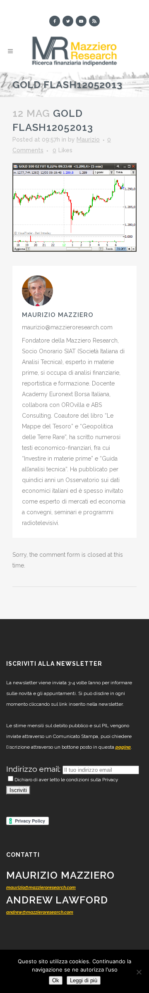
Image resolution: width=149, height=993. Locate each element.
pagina (123, 747)
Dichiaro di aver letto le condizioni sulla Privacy (66, 780)
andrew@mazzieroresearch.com (39, 912)
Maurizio (88, 139)
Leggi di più (83, 980)
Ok (55, 980)
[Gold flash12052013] (74, 206)
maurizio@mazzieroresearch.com (41, 887)
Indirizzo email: (34, 768)
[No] (139, 972)
